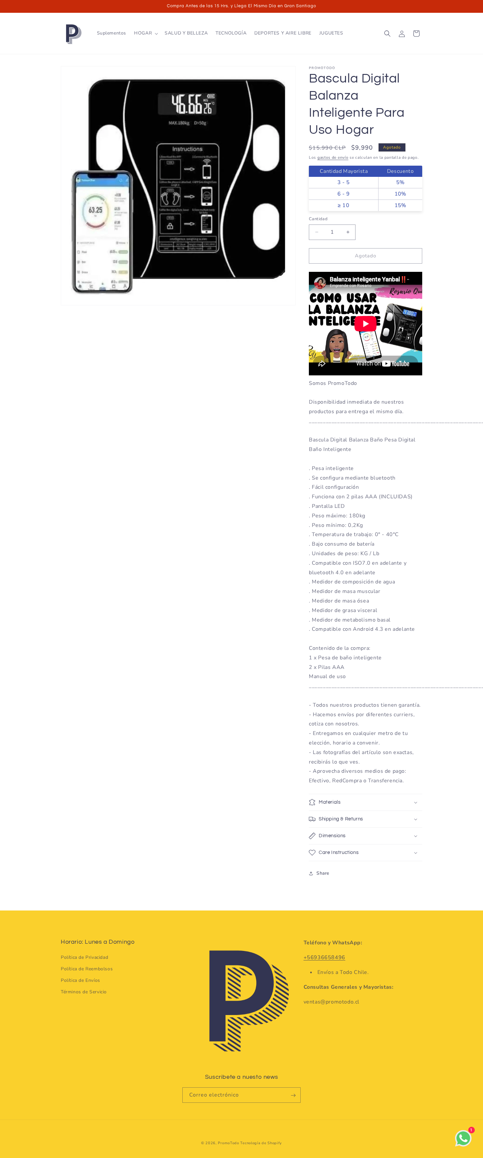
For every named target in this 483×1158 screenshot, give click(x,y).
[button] (145, 33)
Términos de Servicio (84, 992)
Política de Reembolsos (87, 969)
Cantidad (318, 219)
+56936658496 (324, 957)
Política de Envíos (80, 980)
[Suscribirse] (293, 1095)
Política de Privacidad (84, 957)
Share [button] (322, 873)
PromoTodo (228, 1143)
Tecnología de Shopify (261, 1143)
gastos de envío (333, 157)
